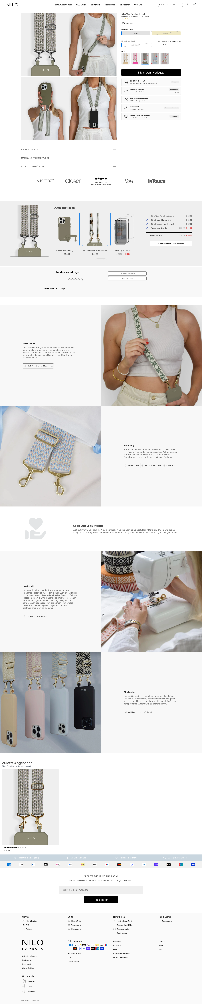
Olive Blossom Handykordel (95, 250)
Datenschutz (27, 964)
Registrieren (101, 899)
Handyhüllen (95, 5)
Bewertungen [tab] (49, 288)
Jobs (160, 949)
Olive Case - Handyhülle (66, 250)
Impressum (117, 945)
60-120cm (136, 45)
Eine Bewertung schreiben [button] (127, 273)
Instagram (31, 981)
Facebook (31, 992)
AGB (115, 949)
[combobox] (170, 5)
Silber (136, 33)
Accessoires (110, 5)
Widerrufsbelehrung (120, 957)
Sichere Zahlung (28, 968)
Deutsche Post (73, 961)
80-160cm (166, 45)
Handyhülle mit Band (63, 5)
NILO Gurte (81, 5)
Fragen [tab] (63, 288)
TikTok (30, 986)
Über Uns (138, 5)
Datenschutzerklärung (121, 953)
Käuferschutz (27, 960)
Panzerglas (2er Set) (123, 250)
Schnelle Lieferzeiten (30, 956)
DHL (69, 957)
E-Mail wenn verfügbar (151, 72)
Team (161, 945)
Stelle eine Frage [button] (127, 278)
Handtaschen (124, 5)
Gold (166, 33)
